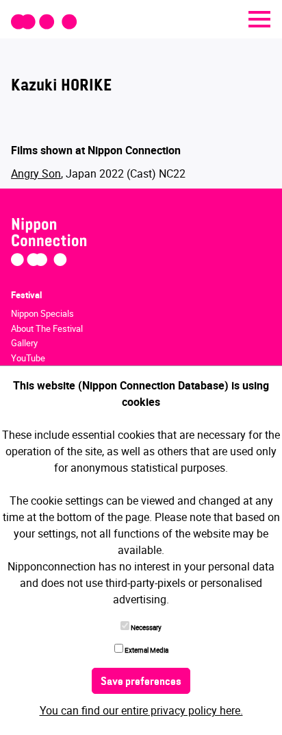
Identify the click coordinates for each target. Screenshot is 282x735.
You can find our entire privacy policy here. (141, 710)
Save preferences (141, 682)
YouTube (28, 358)
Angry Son (36, 173)
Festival (26, 295)
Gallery (24, 343)
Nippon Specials (42, 313)
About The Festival (47, 328)
